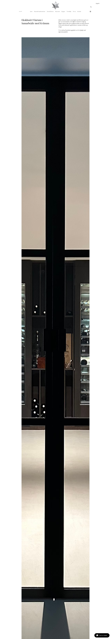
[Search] (90, 6)
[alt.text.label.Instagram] (90, 11)
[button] (20, 11)
